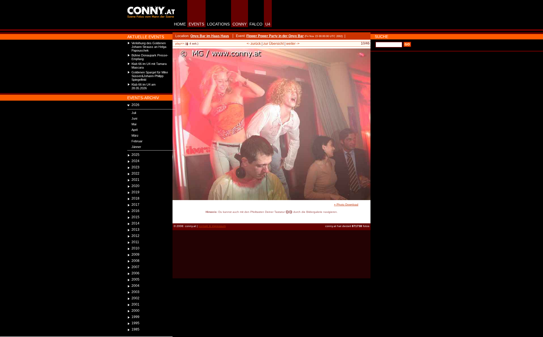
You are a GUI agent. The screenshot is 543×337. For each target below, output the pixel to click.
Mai (134, 124)
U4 (267, 24)
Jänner (136, 147)
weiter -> (292, 44)
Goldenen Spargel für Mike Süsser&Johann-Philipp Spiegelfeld (150, 76)
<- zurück (254, 44)
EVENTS (196, 24)
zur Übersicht (273, 44)
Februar (137, 141)
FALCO (255, 24)
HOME (180, 24)
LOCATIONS (218, 24)
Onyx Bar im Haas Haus (209, 36)
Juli (134, 113)
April (134, 130)
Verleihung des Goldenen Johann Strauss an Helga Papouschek (149, 46)
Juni (134, 118)
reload (177, 217)
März (135, 135)
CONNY (239, 24)
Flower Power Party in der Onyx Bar (275, 36)
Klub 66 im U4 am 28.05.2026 (144, 86)
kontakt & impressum (212, 226)
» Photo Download (346, 204)
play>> (179, 43)
